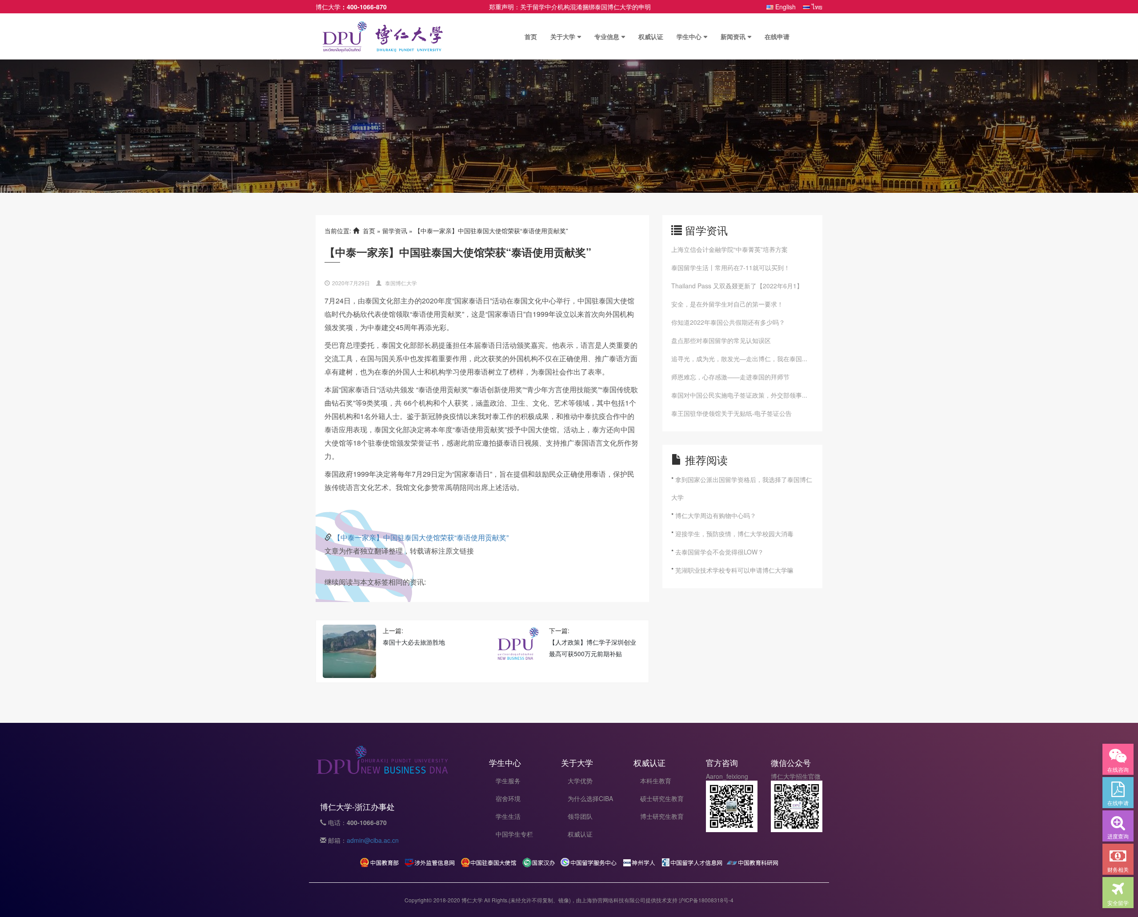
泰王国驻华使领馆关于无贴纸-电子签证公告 (731, 413)
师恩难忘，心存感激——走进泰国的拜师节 (730, 376)
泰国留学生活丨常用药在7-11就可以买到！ (730, 267)
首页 (531, 36)
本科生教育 (655, 780)
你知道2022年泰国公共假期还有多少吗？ (728, 322)
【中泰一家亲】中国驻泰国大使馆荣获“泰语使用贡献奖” (421, 537)
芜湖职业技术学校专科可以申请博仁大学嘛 (734, 570)
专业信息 (606, 36)
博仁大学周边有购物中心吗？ (715, 515)
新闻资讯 (733, 36)
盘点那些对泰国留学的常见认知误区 (721, 340)
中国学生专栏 (514, 833)
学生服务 (508, 780)
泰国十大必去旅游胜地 (414, 642)
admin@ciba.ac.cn (373, 840)
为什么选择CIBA (590, 798)
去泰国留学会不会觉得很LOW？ (719, 551)
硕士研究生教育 (662, 798)
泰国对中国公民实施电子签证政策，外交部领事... (739, 395)
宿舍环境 (508, 798)
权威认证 (650, 36)
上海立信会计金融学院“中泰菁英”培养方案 (729, 249)
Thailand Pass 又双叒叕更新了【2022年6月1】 (737, 285)
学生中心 (689, 36)
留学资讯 (394, 230)
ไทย (816, 6)
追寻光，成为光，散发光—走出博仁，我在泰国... (739, 358)
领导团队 (580, 816)
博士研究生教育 (662, 816)
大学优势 (580, 780)
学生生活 (508, 816)
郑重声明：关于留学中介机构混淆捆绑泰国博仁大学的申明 (570, 6)
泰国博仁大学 (401, 283)
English (784, 6)
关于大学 (562, 36)
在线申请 (777, 36)
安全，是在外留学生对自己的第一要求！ (727, 303)
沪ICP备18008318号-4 (706, 900)
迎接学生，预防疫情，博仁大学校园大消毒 (734, 533)
